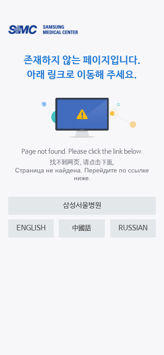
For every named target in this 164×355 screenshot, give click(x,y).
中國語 (81, 228)
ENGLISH (31, 228)
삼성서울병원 (82, 205)
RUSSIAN (133, 228)
